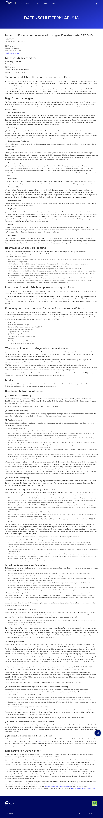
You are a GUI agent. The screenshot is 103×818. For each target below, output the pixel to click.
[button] (32, 3)
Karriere (47, 3)
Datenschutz (83, 814)
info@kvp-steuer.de (12, 53)
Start (20, 3)
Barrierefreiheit (93, 814)
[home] (9, 3)
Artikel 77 (40, 741)
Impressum (74, 814)
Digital (55, 3)
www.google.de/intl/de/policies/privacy (58, 786)
